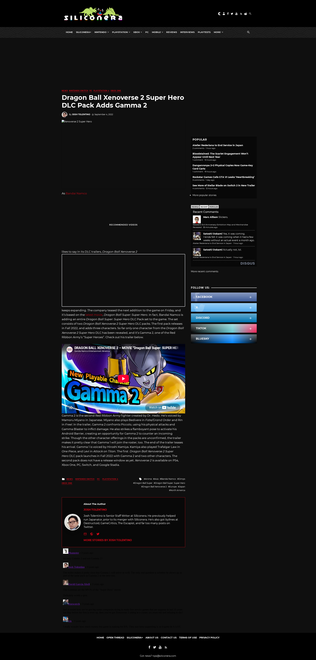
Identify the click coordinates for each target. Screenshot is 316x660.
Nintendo (100, 32)
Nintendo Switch (78, 91)
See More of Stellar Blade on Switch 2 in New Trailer (224, 185)
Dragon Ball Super (143, 483)
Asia (156, 479)
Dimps (182, 479)
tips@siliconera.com (164, 655)
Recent (204, 207)
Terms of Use (188, 637)
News (65, 91)
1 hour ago (238, 243)
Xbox (136, 32)
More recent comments (204, 271)
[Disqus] (123, 588)
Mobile (156, 32)
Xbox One (116, 91)
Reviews (171, 32)
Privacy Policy (209, 637)
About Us (151, 637)
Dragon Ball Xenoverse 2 (155, 486)
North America (177, 490)
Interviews (187, 32)
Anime (148, 479)
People (195, 207)
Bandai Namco (76, 193)
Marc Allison (210, 217)
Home (69, 32)
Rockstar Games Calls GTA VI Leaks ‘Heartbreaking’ (224, 177)
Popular (214, 207)
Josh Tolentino (81, 114)
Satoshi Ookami (212, 233)
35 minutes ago (210, 227)
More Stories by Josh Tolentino (108, 540)
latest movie (94, 314)
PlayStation (120, 32)
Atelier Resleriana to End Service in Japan (218, 145)
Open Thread (115, 637)
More (217, 32)
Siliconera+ (83, 32)
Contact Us (169, 637)
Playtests (204, 32)
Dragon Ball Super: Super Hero (170, 483)
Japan (182, 486)
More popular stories (204, 195)
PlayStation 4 (101, 91)
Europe (173, 486)
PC (147, 32)
